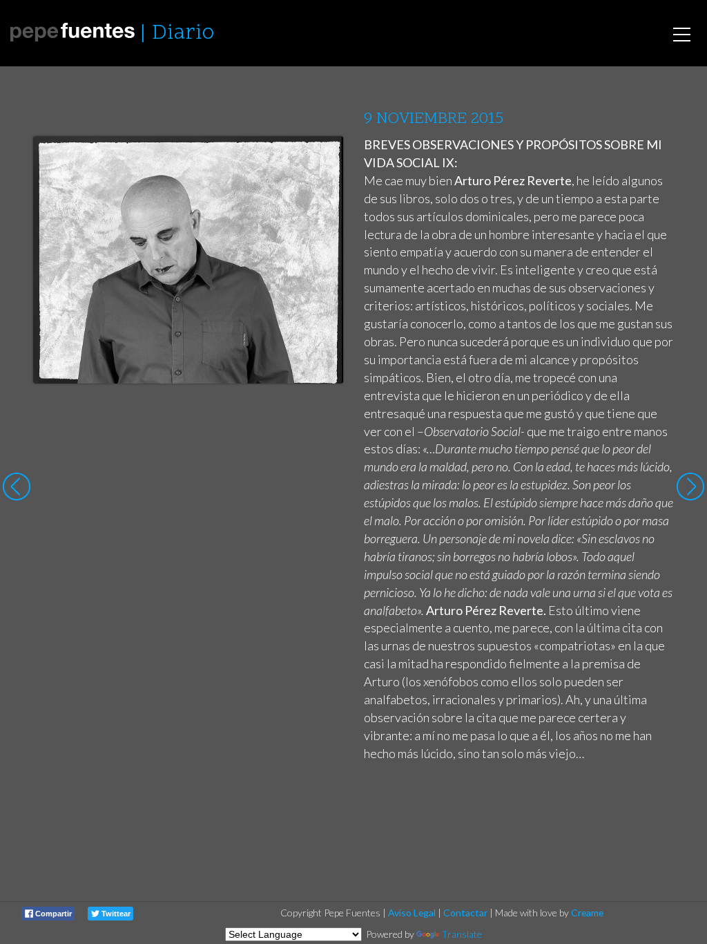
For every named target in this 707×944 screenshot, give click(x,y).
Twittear (114, 913)
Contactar (465, 912)
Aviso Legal (412, 912)
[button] (322, 159)
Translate (462, 934)
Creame (587, 912)
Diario (183, 33)
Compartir (52, 913)
